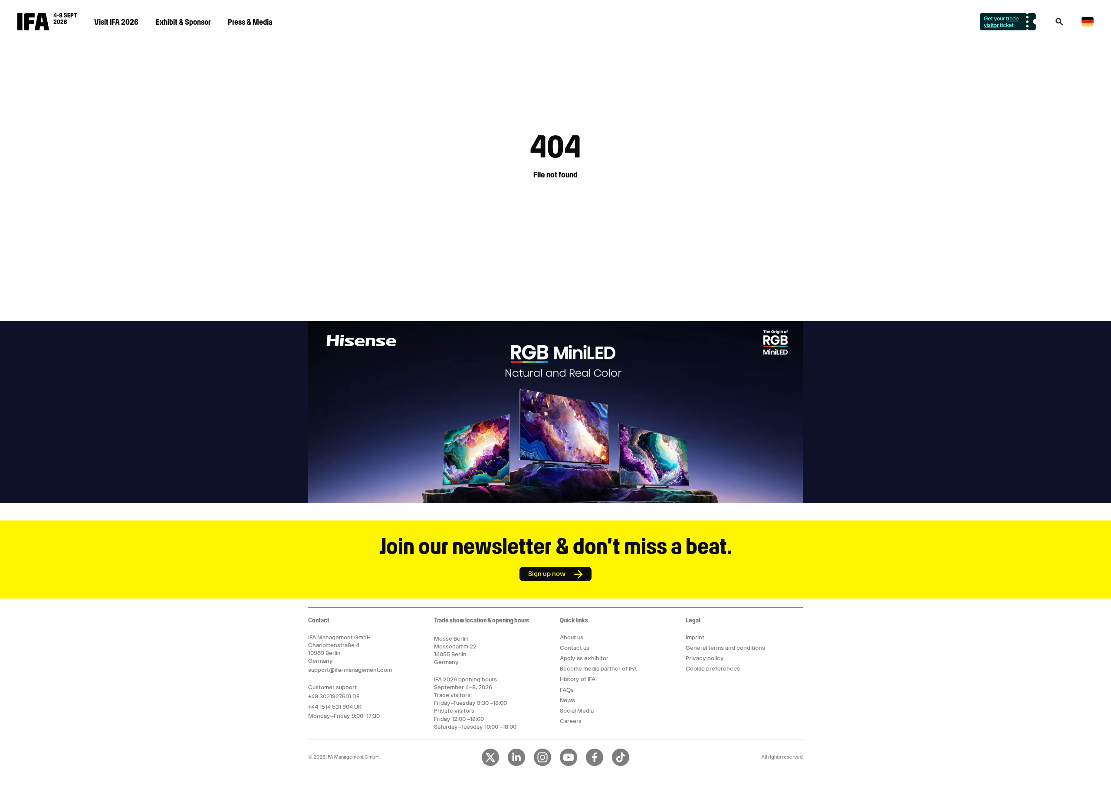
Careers (571, 721)
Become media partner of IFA (598, 668)
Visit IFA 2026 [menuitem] (116, 21)
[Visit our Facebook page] (594, 764)
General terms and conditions (725, 648)
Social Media (577, 710)
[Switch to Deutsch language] (1087, 25)
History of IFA (577, 679)
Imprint (695, 637)
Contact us (574, 648)
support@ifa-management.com (350, 670)
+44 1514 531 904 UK (335, 707)
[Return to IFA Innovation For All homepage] (47, 28)
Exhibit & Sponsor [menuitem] (183, 21)
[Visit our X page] (490, 764)
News (567, 700)
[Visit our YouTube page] (568, 764)
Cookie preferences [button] (713, 668)
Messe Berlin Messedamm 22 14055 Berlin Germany (455, 650)
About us (571, 637)
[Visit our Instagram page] (542, 764)
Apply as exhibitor (584, 658)
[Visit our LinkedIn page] (516, 764)
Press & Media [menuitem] (250, 21)
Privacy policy (705, 658)
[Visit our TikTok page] (620, 764)
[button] (1059, 24)
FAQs (567, 690)
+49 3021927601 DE (333, 696)
